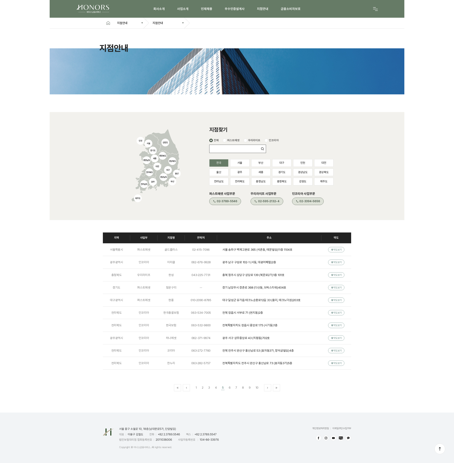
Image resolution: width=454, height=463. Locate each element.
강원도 (302, 181)
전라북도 (240, 181)
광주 (239, 172)
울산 (218, 172)
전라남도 (219, 181)
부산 (260, 162)
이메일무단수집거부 (341, 428)
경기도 (282, 172)
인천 (302, 162)
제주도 (323, 181)
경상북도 (324, 172)
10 (257, 387)
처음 (177, 387)
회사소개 (159, 9)
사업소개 (183, 9)
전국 (218, 162)
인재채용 (206, 9)
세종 (260, 172)
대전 (323, 162)
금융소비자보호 (291, 9)
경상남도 (303, 172)
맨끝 (276, 387)
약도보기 (337, 249)
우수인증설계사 (235, 9)
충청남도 (261, 181)
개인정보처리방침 (320, 428)
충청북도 (282, 181)
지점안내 (262, 9)
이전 (186, 387)
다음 (267, 387)
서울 (239, 162)
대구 (281, 162)
